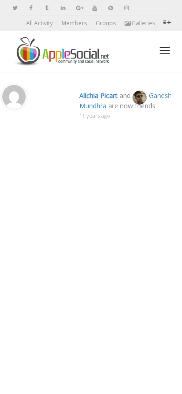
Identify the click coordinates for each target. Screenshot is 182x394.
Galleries (142, 23)
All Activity (39, 23)
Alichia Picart (98, 95)
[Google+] (78, 7)
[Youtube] (94, 7)
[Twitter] (15, 7)
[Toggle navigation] (164, 50)
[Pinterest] (110, 7)
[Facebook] (31, 7)
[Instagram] (126, 7)
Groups (106, 23)
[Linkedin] (62, 7)
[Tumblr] (47, 7)
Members (74, 23)
